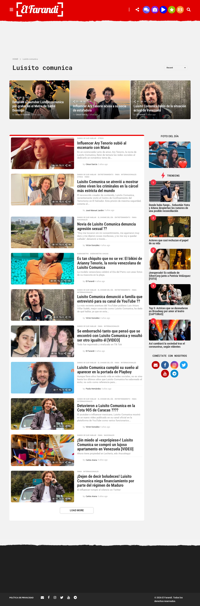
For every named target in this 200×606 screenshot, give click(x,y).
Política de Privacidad (21, 597)
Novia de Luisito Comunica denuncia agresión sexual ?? (106, 226)
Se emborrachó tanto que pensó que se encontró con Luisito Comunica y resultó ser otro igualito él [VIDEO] (109, 335)
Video (87, 177)
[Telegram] (174, 374)
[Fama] (155, 9)
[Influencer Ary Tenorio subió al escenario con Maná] (42, 153)
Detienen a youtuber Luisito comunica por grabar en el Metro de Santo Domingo (38, 106)
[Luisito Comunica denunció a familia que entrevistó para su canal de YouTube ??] (42, 305)
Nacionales (82, 220)
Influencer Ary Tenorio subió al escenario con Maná (101, 145)
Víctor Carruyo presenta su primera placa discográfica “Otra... (87, 583)
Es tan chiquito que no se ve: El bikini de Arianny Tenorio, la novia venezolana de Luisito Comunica (109, 263)
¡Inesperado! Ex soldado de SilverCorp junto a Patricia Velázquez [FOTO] (169, 275)
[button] (11, 10)
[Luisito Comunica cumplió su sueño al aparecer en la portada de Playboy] (42, 377)
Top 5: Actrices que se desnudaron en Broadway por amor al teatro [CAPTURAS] (168, 311)
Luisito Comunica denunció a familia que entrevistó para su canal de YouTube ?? (109, 299)
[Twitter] (184, 365)
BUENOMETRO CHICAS (99, 254)
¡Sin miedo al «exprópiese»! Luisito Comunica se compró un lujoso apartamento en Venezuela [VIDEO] (105, 444)
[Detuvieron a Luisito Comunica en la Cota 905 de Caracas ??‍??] (42, 414)
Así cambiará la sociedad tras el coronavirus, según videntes (167, 345)
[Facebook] (165, 365)
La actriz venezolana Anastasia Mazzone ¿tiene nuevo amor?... (119, 560)
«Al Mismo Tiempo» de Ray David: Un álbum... (181, 581)
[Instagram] (174, 365)
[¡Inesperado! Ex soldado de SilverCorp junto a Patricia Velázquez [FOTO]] (170, 259)
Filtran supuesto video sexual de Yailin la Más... (56, 581)
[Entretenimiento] (180, 9)
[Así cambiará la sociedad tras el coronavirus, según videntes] (170, 330)
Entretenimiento (105, 175)
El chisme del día (105, 217)
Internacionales (128, 175)
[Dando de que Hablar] (146, 9)
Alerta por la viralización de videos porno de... (25, 581)
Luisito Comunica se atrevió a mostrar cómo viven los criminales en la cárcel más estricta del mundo (107, 186)
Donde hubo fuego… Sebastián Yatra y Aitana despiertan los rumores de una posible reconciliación (169, 208)
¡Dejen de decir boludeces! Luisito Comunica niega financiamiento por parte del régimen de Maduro (105, 481)
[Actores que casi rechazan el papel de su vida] (170, 226)
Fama (117, 175)
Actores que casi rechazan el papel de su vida (168, 242)
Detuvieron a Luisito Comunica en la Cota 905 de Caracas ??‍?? (106, 408)
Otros (101, 138)
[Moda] (171, 9)
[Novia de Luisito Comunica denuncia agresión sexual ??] (42, 232)
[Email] (156, 365)
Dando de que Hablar (86, 138)
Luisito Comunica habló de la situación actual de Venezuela (160, 108)
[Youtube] (165, 374)
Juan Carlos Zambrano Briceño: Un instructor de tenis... (150, 583)
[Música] (163, 9)
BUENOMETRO (83, 254)
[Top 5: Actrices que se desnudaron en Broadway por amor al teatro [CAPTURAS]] (170, 294)
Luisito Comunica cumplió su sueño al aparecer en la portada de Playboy (107, 369)
